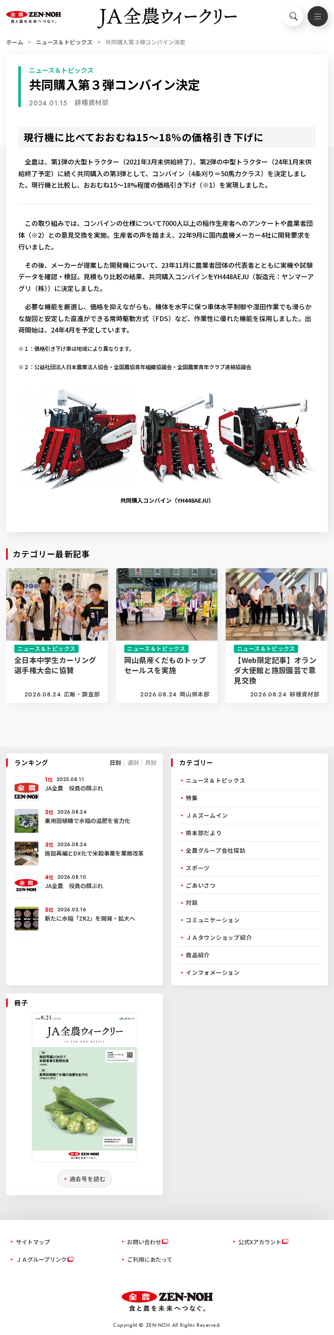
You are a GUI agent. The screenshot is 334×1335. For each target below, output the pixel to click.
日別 (115, 762)
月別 (150, 762)
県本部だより (204, 833)
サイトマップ (33, 1242)
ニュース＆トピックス (64, 42)
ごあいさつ (201, 885)
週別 (133, 762)
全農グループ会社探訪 (216, 850)
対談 (192, 902)
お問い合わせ (144, 1242)
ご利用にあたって (149, 1259)
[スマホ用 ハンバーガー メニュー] (318, 16)
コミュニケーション (213, 920)
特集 (192, 798)
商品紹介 (198, 955)
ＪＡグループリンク (41, 1259)
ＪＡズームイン (207, 815)
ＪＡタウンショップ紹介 (219, 937)
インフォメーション (213, 972)
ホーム (14, 42)
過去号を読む (88, 1179)
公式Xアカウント (259, 1242)
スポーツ (198, 868)
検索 (293, 16)
